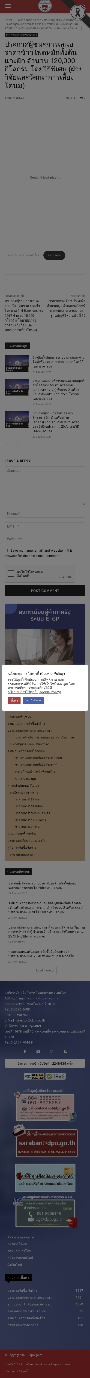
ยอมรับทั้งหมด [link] (33, 700)
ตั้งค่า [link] (14, 700)
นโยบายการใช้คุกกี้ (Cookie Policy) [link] (34, 692)
